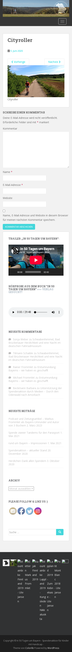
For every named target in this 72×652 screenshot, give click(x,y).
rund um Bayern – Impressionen (27, 443)
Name (7, 172)
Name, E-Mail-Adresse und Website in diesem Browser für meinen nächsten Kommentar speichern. (35, 218)
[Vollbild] (59, 272)
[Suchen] (60, 532)
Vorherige (19, 62)
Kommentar (10, 128)
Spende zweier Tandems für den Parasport (34, 432)
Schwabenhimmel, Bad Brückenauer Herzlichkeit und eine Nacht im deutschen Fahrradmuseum (34, 343)
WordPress (53, 648)
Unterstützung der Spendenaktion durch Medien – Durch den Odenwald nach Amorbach (35, 391)
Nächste (53, 62)
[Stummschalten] (53, 272)
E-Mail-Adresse (13, 185)
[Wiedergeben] (13, 272)
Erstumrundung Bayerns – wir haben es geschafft (32, 368)
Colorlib (29, 648)
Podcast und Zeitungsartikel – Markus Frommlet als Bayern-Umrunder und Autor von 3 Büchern (33, 422)
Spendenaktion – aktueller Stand (27, 450)
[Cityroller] (36, 81)
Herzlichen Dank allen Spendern (27, 461)
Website (7, 198)
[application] (36, 260)
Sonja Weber (20, 339)
